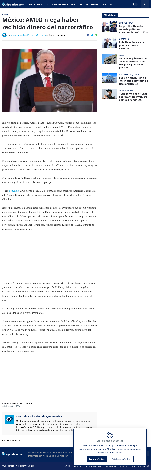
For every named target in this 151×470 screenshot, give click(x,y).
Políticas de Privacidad (116, 465)
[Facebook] (88, 35)
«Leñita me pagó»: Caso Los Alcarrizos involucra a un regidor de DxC (133, 96)
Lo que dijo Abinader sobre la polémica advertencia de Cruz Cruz (133, 29)
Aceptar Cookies (97, 459)
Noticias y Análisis (25, 465)
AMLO (13, 404)
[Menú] (145, 4)
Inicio (67, 465)
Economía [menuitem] (92, 4)
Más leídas (110, 15)
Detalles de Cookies (121, 459)
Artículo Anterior (12, 440)
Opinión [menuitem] (107, 4)
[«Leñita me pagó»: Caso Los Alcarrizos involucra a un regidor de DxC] (109, 94)
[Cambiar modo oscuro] (135, 4)
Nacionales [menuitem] (36, 4)
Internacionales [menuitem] (57, 4)
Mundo (28, 404)
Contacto (78, 465)
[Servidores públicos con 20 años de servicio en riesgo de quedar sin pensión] (109, 59)
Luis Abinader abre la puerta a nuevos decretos (131, 45)
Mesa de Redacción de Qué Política (39, 416)
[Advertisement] (49, 256)
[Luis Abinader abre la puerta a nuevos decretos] (109, 42)
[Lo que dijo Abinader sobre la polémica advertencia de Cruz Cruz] (109, 26)
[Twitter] (92, 35)
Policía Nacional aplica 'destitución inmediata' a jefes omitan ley (133, 80)
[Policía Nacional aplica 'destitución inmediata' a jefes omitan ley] (109, 78)
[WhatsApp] (96, 35)
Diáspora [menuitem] (76, 4)
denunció (14, 190)
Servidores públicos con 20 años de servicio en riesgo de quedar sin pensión (133, 63)
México (20, 404)
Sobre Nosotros (93, 465)
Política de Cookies (140, 465)
